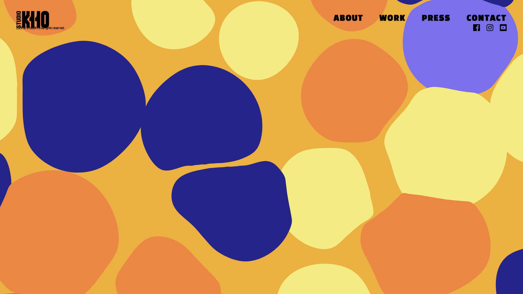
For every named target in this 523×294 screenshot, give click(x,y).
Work (392, 18)
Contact (487, 18)
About (348, 18)
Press (436, 18)
